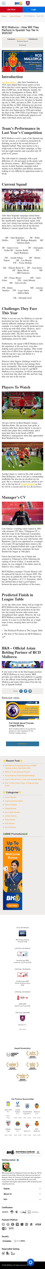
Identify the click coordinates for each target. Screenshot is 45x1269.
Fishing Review (10, 808)
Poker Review (10, 820)
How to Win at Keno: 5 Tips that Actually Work (23, 779)
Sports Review (15, 16)
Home (4, 16)
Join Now (11, 9)
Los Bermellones (9, 82)
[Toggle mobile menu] (3, 3)
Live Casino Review (12, 812)
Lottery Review (11, 816)
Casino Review (10, 797)
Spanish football (28, 483)
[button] (30, 1262)
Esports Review (11, 805)
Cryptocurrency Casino (14, 801)
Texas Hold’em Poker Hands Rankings (20, 776)
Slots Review (10, 823)
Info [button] (5, 1199)
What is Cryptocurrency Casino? (17, 772)
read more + (22, 744)
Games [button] (7, 1189)
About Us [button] (8, 1194)
